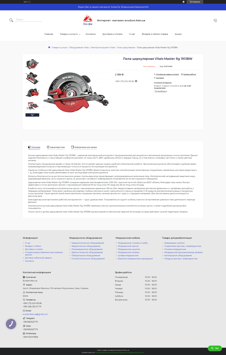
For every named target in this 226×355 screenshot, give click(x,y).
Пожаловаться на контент (105, 352)
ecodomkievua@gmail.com (35, 314)
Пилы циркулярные (126, 47)
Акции (178, 34)
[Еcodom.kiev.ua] (88, 20)
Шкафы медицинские (128, 255)
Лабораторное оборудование (86, 255)
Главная (48, 34)
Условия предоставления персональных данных (44, 253)
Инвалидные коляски (174, 243)
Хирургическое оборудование (86, 246)
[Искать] (11, 20)
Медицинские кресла (128, 246)
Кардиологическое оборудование (88, 243)
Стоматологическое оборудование (88, 258)
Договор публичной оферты (38, 258)
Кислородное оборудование (178, 255)
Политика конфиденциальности (130, 352)
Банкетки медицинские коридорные (135, 258)
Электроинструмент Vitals (103, 47)
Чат (217, 348)
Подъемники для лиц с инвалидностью (182, 246)
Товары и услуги (69, 34)
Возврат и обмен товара (155, 34)
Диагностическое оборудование (87, 252)
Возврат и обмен (33, 246)
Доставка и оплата (112, 34)
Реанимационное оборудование (87, 249)
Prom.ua (125, 350)
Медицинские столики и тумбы (133, 243)
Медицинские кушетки (129, 249)
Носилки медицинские (175, 249)
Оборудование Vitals (79, 47)
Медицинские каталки (128, 252)
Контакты (91, 34)
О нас (132, 34)
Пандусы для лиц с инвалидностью (181, 258)
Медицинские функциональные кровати (183, 252)
